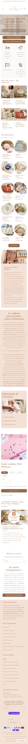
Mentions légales (7, 643)
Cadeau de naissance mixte (9, 668)
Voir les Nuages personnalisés (14, 41)
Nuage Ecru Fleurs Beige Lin (20, 197)
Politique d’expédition (21, 736)
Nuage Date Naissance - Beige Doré (20, 218)
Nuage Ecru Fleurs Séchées (20, 176)
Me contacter (6, 627)
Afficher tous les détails (7, 495)
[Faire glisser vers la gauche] (10, 548)
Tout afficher (14, 245)
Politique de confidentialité (9, 637)
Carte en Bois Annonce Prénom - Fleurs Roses (7, 155)
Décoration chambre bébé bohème (11, 678)
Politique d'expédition (8, 640)
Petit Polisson (8, 732)
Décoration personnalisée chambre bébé (20, 102)
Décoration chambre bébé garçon (11, 675)
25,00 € (12, 472)
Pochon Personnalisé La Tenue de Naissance (7, 218)
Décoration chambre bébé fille (10, 671)
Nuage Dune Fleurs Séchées (20, 238)
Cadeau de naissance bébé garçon (11, 665)
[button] (2, 8)
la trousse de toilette (20, 385)
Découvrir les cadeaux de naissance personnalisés (14, 37)
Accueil (4, 658)
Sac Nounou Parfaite (18, 155)
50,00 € (20, 472)
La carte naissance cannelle (16, 381)
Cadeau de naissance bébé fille (10, 662)
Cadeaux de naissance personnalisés (7, 102)
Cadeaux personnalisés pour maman (20, 124)
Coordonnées (21, 738)
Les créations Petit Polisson (10, 681)
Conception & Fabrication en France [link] (14, 30)
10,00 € (4, 472)
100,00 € (5, 475)
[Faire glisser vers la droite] (17, 548)
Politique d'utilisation (8, 649)
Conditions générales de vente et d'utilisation (14, 646)
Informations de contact (9, 630)
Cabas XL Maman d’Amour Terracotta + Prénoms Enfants (7, 197)
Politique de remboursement (10, 633)
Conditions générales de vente (11, 738)
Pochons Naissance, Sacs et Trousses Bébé (7, 125)
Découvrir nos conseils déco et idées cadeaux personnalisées (14, 595)
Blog (4, 684)
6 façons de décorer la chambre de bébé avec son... (13, 528)
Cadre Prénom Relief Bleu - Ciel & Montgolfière (7, 176)
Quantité (3, 479)
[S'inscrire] (23, 561)
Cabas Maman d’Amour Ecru (6, 238)
